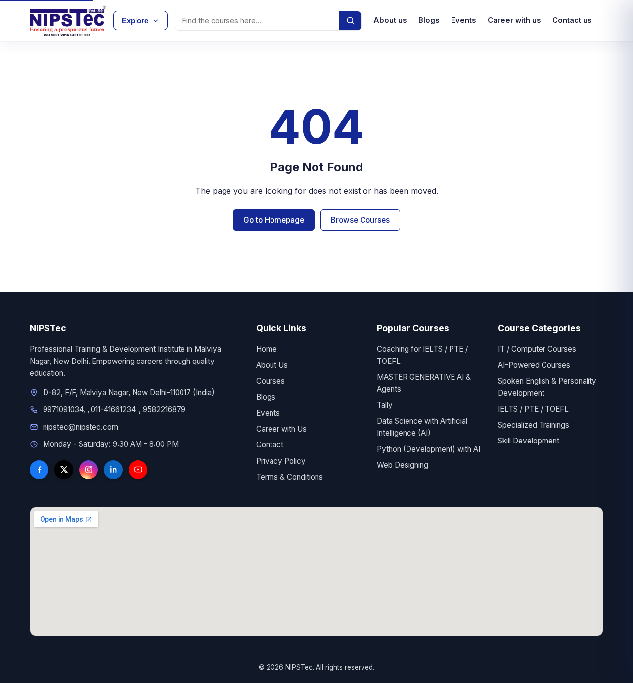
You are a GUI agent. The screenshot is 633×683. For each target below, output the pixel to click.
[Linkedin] (113, 469)
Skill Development (528, 440)
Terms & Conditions (289, 477)
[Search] (350, 20)
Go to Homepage (273, 220)
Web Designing (402, 465)
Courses (270, 381)
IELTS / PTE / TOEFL (533, 409)
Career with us (514, 20)
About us (390, 20)
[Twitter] (63, 469)
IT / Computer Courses (537, 349)
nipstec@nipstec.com (80, 427)
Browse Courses (360, 220)
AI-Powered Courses (534, 365)
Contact (269, 444)
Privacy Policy (281, 461)
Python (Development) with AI (428, 449)
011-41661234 (113, 409)
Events (463, 20)
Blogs (428, 20)
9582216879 (164, 409)
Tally (385, 405)
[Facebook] (39, 469)
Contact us (571, 20)
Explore (135, 20)
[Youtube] (138, 469)
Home (266, 349)
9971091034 (63, 409)
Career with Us (281, 429)
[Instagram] (88, 469)
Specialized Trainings (533, 425)
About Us (272, 365)
